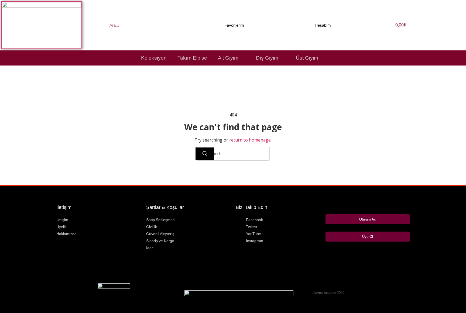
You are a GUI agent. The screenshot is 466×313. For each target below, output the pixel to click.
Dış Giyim (267, 58)
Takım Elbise (192, 58)
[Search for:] (233, 153)
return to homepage (250, 140)
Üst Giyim (307, 58)
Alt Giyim (228, 58)
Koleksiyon (154, 58)
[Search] (205, 153)
